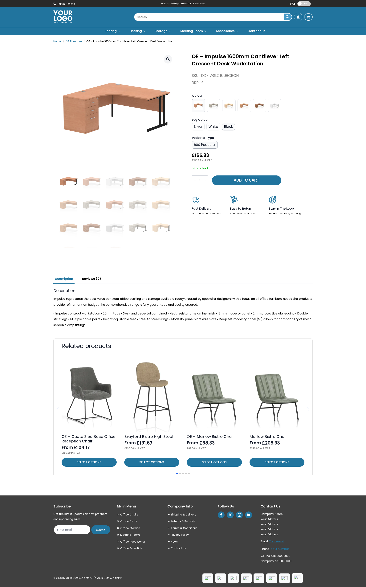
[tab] (64, 279)
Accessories (225, 31)
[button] (168, 59)
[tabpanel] (183, 308)
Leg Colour (200, 119)
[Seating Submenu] (119, 31)
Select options (89, 462)
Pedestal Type (203, 138)
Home (57, 41)
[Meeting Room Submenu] (205, 31)
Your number (280, 549)
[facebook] (221, 514)
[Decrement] (195, 180)
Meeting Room (191, 31)
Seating (111, 31)
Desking (136, 31)
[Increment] (205, 180)
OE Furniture (74, 41)
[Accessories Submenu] (237, 31)
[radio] (198, 105)
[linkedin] (248, 514)
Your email (276, 541)
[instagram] (239, 514)
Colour (197, 95)
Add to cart (246, 180)
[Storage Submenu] (170, 31)
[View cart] (308, 17)
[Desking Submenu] (144, 31)
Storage (161, 31)
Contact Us (256, 31)
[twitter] (230, 514)
